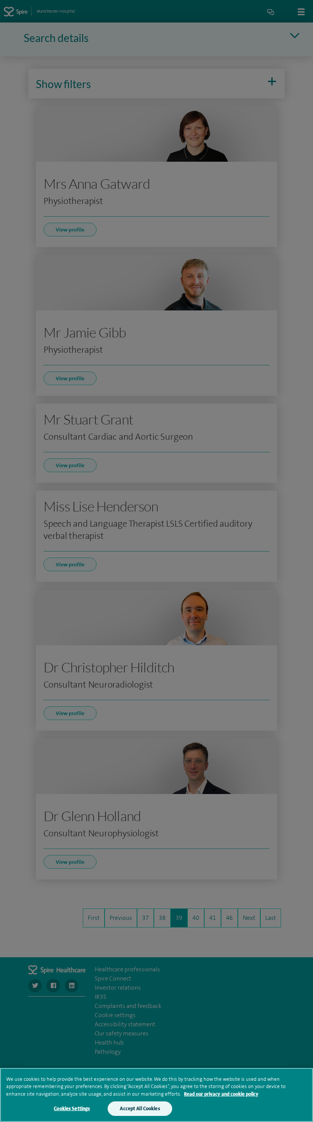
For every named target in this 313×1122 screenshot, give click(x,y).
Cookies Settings (72, 1108)
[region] (156, 1095)
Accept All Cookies (140, 1108)
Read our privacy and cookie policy (221, 1094)
